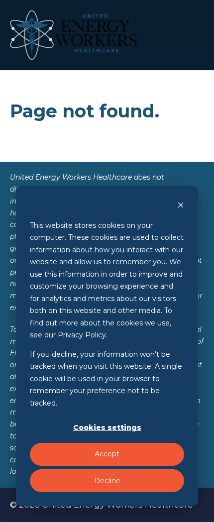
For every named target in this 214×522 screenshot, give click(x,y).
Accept (107, 453)
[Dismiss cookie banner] (180, 206)
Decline (107, 480)
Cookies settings (107, 427)
